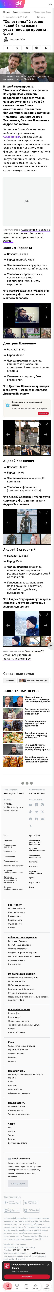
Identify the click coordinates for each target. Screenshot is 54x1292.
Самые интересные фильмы (21, 1046)
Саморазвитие (15, 1089)
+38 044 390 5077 (37, 793)
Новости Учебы (16, 1071)
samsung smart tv (31, 1210)
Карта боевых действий (19, 945)
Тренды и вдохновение (19, 1114)
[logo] (18, 4)
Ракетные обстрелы (17, 941)
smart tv (12, 1210)
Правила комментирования (37, 850)
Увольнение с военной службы (23, 977)
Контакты (33, 862)
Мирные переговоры (18, 949)
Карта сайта (34, 883)
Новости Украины (16, 912)
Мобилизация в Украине (22, 973)
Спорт (11, 1124)
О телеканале (10, 852)
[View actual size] (39, 306)
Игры (31, 887)
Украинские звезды (22, 12)
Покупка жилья (15, 1110)
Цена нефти (14, 1013)
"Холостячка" (11, 136)
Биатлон (12, 1139)
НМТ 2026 (12, 1085)
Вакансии (33, 867)
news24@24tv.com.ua (14, 793)
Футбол (11, 1131)
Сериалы (12, 1061)
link (30, 804)
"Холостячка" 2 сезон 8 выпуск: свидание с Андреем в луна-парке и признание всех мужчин (26, 235)
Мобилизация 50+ (16, 981)
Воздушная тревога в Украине (22, 953)
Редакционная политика (10, 846)
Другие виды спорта (17, 1143)
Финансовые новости (18, 1021)
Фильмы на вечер (16, 1053)
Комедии (12, 1057)
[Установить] (27, 1271)
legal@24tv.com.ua (37, 1253)
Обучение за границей (19, 1093)
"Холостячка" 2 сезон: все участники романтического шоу (23, 655)
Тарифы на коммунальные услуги (24, 1025)
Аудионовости (15, 924)
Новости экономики (19, 1009)
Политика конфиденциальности (13, 871)
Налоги (11, 1029)
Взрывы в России (16, 960)
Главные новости (16, 908)
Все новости (15, 904)
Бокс (10, 1127)
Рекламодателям (11, 861)
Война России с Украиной (22, 937)
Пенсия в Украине (16, 1032)
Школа (11, 1082)
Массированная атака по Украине (24, 956)
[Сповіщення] (50, 4)
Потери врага (14, 964)
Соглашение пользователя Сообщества (35, 842)
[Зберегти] (46, 48)
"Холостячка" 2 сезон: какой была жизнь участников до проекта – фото (42, 12)
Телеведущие (9, 856)
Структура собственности (35, 872)
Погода (11, 928)
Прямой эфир (14, 916)
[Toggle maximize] (47, 306)
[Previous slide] (8, 317)
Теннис (11, 1135)
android (12, 1202)
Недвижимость (16, 1102)
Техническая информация (35, 856)
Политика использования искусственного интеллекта (10, 880)
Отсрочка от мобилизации (20, 993)
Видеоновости (15, 920)
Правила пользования (13, 866)
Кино (11, 1042)
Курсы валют (14, 1017)
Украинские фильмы (18, 1050)
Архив (32, 878)
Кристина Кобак (17, 39)
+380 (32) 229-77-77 (20, 1250)
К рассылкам (18, 1184)
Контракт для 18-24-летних (21, 989)
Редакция (8, 840)
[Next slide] (45, 317)
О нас (6, 836)
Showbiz (7, 12)
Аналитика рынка (16, 1106)
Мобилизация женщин (19, 985)
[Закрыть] (48, 1265)
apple (31, 1202)
